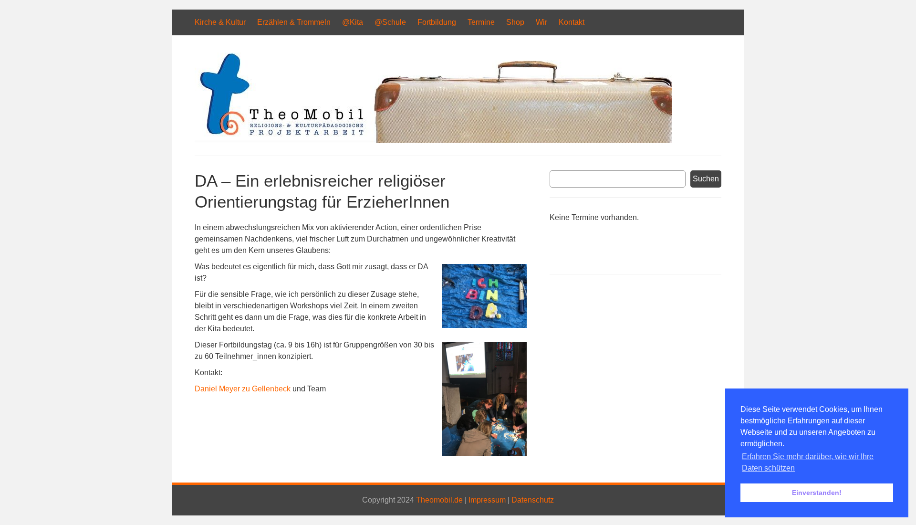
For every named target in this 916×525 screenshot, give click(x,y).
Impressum (487, 500)
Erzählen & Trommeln (294, 22)
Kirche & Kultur (220, 22)
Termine (481, 22)
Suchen (706, 179)
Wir (541, 22)
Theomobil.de (439, 500)
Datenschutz (532, 500)
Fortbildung (436, 22)
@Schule (390, 22)
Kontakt (571, 22)
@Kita (352, 22)
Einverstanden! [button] (817, 492)
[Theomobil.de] (433, 140)
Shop (515, 22)
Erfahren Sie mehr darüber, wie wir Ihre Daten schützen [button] (808, 462)
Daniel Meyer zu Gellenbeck (243, 389)
